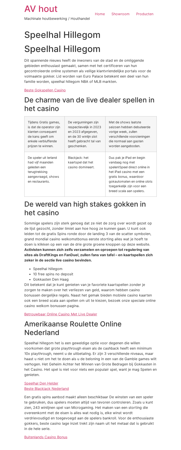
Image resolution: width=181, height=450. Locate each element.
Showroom (120, 14)
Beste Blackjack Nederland (46, 388)
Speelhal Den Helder (41, 383)
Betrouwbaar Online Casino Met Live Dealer (60, 314)
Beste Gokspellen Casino (45, 90)
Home (100, 14)
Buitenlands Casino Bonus (45, 437)
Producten (144, 14)
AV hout (41, 8)
